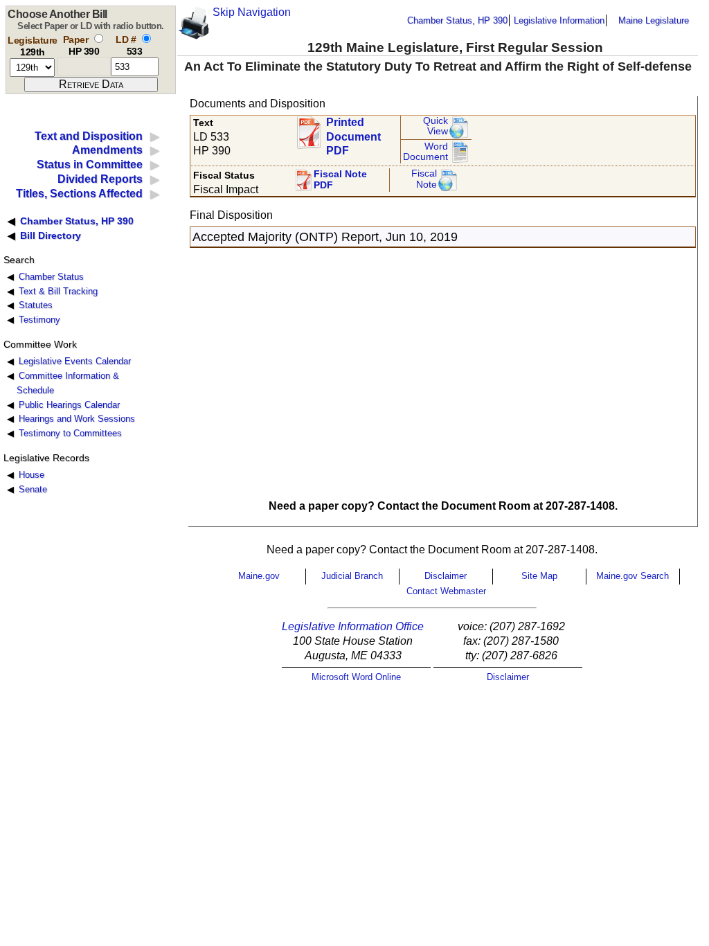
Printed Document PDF (353, 132)
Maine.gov (259, 576)
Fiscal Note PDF (340, 179)
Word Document (425, 152)
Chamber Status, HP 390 (457, 20)
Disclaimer (445, 576)
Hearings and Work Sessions (77, 418)
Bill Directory (50, 235)
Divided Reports (100, 179)
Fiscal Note (424, 179)
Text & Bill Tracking (58, 291)
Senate (33, 489)
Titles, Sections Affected (79, 193)
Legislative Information (559, 20)
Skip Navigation (252, 12)
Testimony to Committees (70, 433)
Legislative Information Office (353, 626)
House (31, 475)
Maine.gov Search (632, 576)
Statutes (36, 305)
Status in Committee (90, 164)
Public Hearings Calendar (69, 405)
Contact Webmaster (446, 591)
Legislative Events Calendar (75, 361)
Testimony (39, 319)
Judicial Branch (352, 576)
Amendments (107, 150)
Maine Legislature (653, 20)
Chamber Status (51, 276)
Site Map (539, 576)
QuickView (435, 126)
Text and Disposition (89, 136)
